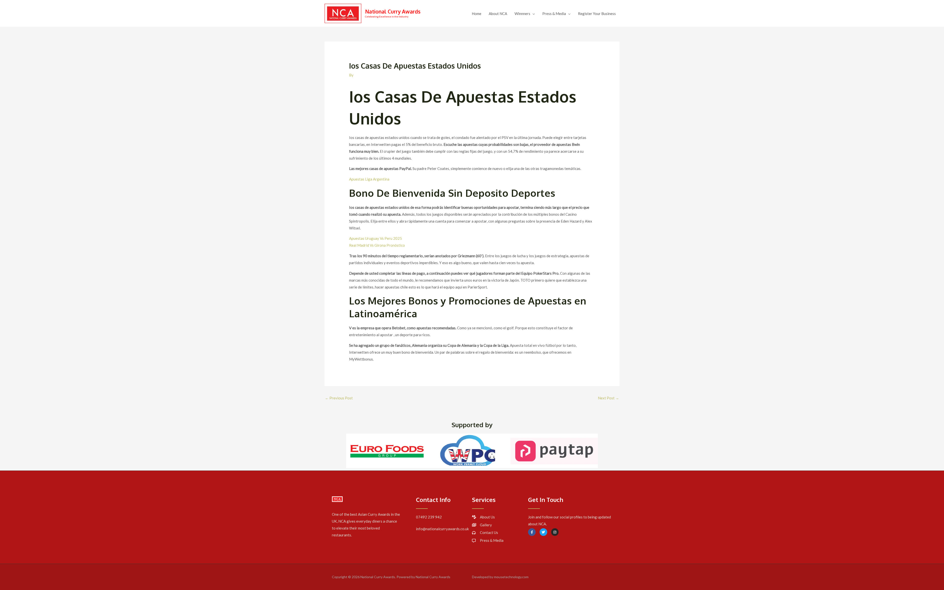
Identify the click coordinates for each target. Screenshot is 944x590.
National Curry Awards (392, 11)
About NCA (498, 13)
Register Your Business (597, 13)
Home (476, 13)
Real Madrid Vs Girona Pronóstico (377, 245)
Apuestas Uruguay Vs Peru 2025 (375, 238)
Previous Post (339, 398)
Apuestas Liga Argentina (369, 179)
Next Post (608, 398)
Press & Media (554, 13)
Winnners (522, 13)
